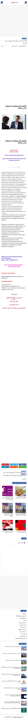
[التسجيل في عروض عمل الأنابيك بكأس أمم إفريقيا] (20, 508)
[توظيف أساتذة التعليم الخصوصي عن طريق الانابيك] (7, 508)
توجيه (24, 620)
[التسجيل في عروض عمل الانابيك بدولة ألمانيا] (20, 525)
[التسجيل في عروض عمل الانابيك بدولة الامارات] (7, 525)
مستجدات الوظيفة (21, 629)
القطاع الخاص (22, 618)
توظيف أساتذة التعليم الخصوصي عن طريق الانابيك (8, 515)
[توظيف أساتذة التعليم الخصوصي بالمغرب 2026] (20, 491)
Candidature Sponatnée (20, 638)
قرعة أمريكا (23, 627)
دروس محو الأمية (22, 622)
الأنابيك (24, 38)
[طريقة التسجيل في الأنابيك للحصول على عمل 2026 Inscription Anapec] (7, 491)
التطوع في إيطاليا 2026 (20, 615)
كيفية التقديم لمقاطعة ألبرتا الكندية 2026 (12, 646)
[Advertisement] (14, 21)
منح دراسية (23, 633)
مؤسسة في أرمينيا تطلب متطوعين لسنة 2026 (11, 653)
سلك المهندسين (22, 624)
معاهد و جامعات (22, 631)
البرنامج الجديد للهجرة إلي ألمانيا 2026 (13, 660)
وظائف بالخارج (22, 636)
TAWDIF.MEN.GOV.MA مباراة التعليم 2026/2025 (11, 708)
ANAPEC (17, 160)
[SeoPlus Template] (23, 717)
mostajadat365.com (8, 717)
